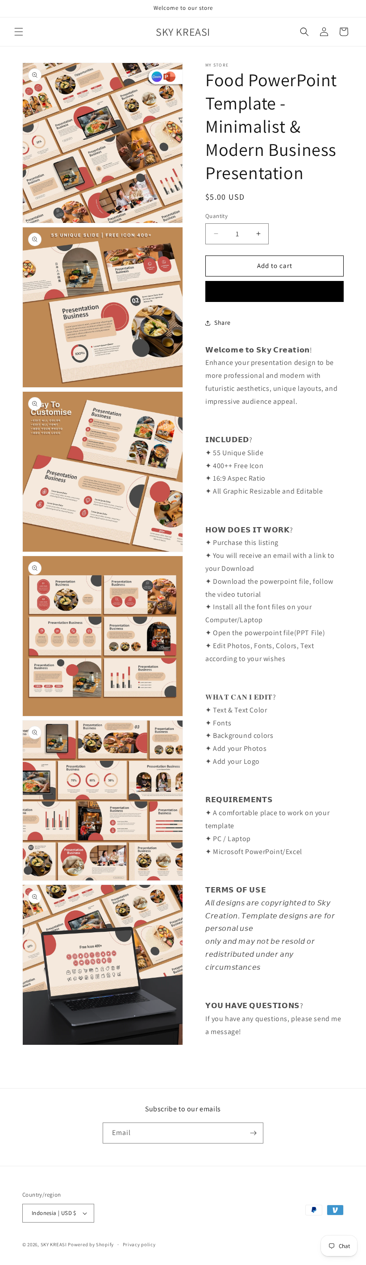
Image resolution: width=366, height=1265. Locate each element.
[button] (19, 32)
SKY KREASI (54, 1244)
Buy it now (274, 291)
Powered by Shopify (91, 1244)
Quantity (216, 216)
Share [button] (222, 322)
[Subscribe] (253, 1133)
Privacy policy (139, 1244)
